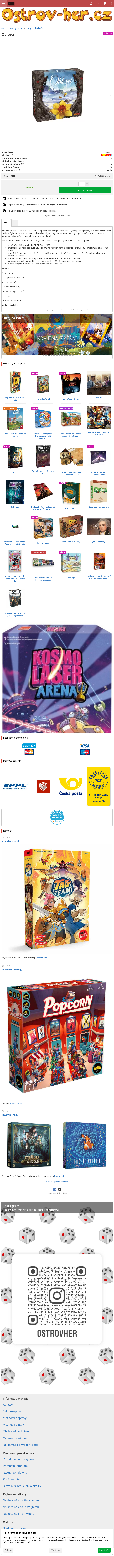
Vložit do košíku (85, 190)
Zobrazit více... (41, 957)
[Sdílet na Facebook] (54, 1189)
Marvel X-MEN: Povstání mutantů (98, 433)
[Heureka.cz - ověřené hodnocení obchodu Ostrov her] (57, 823)
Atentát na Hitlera (71, 399)
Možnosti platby (13, 1424)
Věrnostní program (15, 1465)
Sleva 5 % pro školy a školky (22, 1485)
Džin (15, 472)
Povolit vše (104, 1550)
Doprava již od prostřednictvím (37, 204)
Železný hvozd (43, 543)
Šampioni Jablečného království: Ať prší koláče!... (43, 436)
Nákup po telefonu (15, 1472)
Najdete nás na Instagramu (21, 1507)
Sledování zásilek (14, 1528)
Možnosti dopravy (15, 1418)
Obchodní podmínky (16, 1431)
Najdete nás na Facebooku (21, 1500)
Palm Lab (15, 507)
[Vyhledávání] (98, 3)
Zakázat (8, 1550)
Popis (6, 222)
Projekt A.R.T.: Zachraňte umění (15, 399)
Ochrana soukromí (15, 1438)
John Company (99, 541)
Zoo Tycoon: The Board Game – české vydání (71, 435)
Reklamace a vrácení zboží (21, 1444)
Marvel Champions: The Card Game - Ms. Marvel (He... (15, 578)
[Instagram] (57, 1295)
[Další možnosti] (111, 3)
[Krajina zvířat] (57, 336)
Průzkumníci (70, 508)
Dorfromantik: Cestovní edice (15, 435)
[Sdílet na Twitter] (59, 1189)
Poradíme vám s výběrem (20, 1459)
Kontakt (8, 1404)
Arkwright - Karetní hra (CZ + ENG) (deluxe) (15, 614)
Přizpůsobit (56, 1550)
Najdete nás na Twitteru (18, 1513)
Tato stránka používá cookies (19, 1532)
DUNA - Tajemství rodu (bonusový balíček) (71, 473)
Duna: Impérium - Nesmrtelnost (98, 473)
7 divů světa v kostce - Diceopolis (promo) (43, 578)
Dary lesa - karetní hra (99, 507)
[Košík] (104, 3)
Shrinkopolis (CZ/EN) (71, 541)
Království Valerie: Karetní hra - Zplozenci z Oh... (99, 577)
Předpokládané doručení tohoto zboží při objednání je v (45, 198)
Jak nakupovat (12, 1411)
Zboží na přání (12, 1479)
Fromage (71, 577)
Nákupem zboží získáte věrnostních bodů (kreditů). (32, 210)
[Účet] (91, 3)
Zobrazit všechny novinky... (57, 1181)
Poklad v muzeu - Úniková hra (43, 472)
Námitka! (99, 398)
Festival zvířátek (43, 399)
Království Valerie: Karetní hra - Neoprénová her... (43, 508)
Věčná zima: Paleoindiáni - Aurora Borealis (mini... (15, 542)
